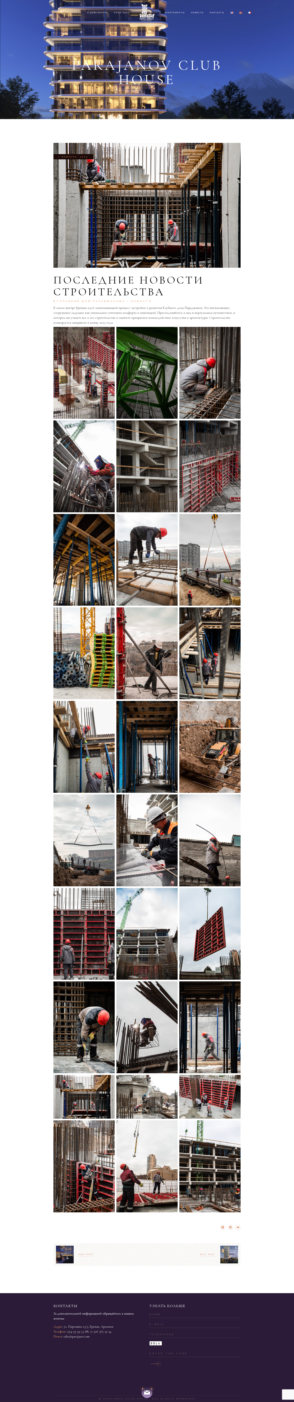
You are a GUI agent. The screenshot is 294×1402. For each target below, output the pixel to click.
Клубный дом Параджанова (92, 301)
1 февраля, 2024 (73, 157)
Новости (141, 301)
